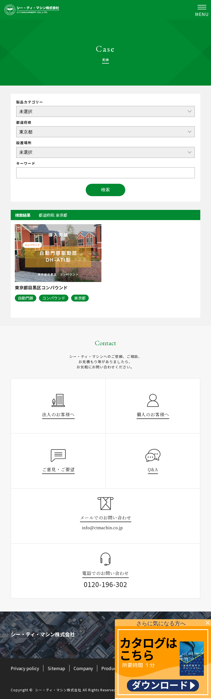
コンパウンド (53, 298)
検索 (105, 189)
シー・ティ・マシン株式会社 (58, 689)
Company (83, 668)
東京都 (80, 298)
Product (109, 668)
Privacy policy (25, 668)
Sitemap (56, 668)
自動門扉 (25, 298)
